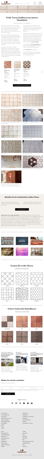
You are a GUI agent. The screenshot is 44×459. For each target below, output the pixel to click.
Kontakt (2, 424)
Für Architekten (4, 413)
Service (2, 431)
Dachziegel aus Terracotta (28, 423)
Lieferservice (3, 439)
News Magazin (4, 423)
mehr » (24, 225)
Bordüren (24, 421)
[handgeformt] (6, 3)
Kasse (24, 434)
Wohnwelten (25, 413)
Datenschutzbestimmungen (28, 441)
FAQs (24, 444)
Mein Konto (25, 433)
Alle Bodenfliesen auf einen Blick (22, 85)
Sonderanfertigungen (5, 434)
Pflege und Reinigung (5, 444)
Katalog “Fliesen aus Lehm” (6, 418)
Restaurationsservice (5, 438)
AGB (23, 439)
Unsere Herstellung (5, 419)
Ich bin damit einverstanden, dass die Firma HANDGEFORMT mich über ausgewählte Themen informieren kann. (21, 390)
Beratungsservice (4, 433)
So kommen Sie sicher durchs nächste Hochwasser (7, 355)
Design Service (4, 436)
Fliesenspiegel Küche (27, 419)
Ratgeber (3, 446)
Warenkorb (25, 436)
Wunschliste (25, 438)
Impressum (25, 446)
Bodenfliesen (25, 414)
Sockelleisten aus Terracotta (28, 416)
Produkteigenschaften (5, 421)
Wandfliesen (25, 418)
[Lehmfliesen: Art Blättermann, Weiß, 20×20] (17, 65)
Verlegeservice (4, 441)
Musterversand (4, 443)
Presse (2, 426)
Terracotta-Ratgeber (35, 41)
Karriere (2, 428)
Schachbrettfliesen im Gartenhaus (36, 354)
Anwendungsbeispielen (35, 44)
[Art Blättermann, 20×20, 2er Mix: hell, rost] (7, 65)
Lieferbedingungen (26, 443)
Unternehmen (4, 416)
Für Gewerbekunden (5, 414)
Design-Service (29, 49)
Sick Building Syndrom (22, 354)
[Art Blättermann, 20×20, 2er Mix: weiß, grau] (26, 65)
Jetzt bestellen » (22, 209)
